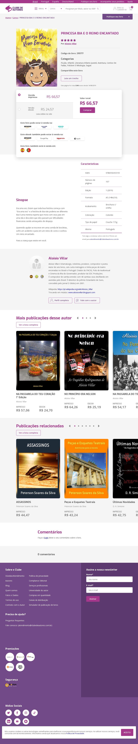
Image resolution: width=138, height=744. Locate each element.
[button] (77, 318)
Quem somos (11, 590)
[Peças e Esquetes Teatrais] (86, 468)
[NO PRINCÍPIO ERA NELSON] (86, 360)
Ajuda (130, 1)
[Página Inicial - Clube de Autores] (14, 9)
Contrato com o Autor (15, 605)
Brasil (35, 1)
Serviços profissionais (38, 585)
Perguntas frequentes (14, 620)
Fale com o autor (88, 300)
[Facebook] (17, 713)
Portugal (45, 1)
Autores (8, 580)
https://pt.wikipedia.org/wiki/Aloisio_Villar (75, 289)
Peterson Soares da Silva (27, 506)
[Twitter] (8, 713)
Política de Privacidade (75, 733)
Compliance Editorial (38, 580)
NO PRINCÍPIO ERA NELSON (80, 394)
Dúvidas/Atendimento (14, 576)
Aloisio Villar (71, 43)
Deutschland (68, 1)
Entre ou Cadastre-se (122, 9)
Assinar (92, 599)
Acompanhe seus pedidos (112, 1)
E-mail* (89, 585)
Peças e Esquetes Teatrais (79, 502)
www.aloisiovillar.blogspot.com (81, 292)
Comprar (87, 110)
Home (8, 17)
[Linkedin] (8, 721)
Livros (15, 17)
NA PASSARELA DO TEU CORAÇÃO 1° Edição (35, 396)
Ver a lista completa (28, 325)
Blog (7, 585)
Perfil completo (62, 300)
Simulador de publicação (43, 605)
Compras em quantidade (40, 595)
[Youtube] (17, 721)
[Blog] (26, 721)
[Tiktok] (34, 713)
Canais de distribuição (38, 600)
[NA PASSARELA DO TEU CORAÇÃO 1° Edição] (38, 360)
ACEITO (127, 732)
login (46, 537)
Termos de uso (12, 600)
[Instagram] (26, 713)
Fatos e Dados (11, 595)
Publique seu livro (89, 1)
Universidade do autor (38, 590)
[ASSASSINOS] (38, 468)
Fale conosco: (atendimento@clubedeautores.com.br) (28, 625)
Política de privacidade (38, 576)
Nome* (89, 574)
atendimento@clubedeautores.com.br (104, 239)
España (55, 1)
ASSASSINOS (23, 502)
